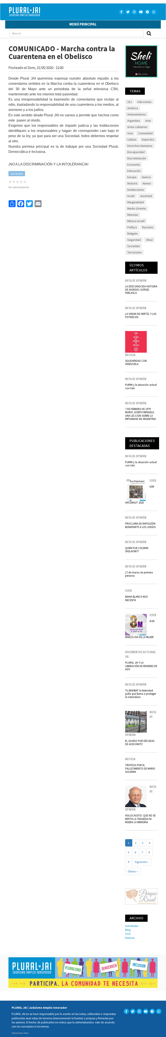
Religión (132, 233)
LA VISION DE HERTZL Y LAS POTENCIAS (140, 315)
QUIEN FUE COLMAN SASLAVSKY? (136, 549)
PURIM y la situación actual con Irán (141, 386)
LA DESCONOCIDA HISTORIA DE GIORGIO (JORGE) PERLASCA (141, 290)
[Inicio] (45, 11)
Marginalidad (135, 202)
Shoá (149, 240)
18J (129, 102)
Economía (133, 164)
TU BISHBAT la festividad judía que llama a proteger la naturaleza (140, 694)
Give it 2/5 (14, 181)
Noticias (130, 937)
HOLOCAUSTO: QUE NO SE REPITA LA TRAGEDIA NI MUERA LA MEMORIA (140, 819)
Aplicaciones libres (20, 1033)
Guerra (146, 177)
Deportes (148, 139)
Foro (128, 933)
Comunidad (145, 133)
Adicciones (144, 102)
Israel (130, 196)
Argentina (133, 121)
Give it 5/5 (25, 181)
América (132, 108)
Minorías (132, 215)
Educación (133, 171)
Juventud (146, 196)
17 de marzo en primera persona (139, 574)
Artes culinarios (137, 127)
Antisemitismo (136, 114)
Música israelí (136, 221)
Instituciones (135, 190)
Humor (147, 183)
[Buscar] (149, 33)
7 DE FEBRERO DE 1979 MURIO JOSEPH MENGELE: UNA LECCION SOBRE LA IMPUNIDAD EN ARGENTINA (140, 414)
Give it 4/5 (21, 181)
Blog (128, 929)
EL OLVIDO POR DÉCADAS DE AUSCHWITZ (139, 742)
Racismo (147, 227)
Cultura (131, 139)
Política (132, 227)
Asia (130, 133)
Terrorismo (134, 252)
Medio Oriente (136, 208)
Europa (131, 177)
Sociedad (17, 174)
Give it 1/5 (10, 181)
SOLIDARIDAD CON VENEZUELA (136, 362)
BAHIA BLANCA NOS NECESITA (136, 598)
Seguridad (134, 240)
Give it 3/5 (17, 181)
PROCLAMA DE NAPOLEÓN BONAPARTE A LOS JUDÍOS (140, 525)
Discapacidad (136, 152)
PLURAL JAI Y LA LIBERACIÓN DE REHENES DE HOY (141, 666)
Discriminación (136, 158)
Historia (132, 183)
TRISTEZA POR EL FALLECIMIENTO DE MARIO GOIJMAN (140, 768)
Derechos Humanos (139, 146)
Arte (148, 121)
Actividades (131, 926)
